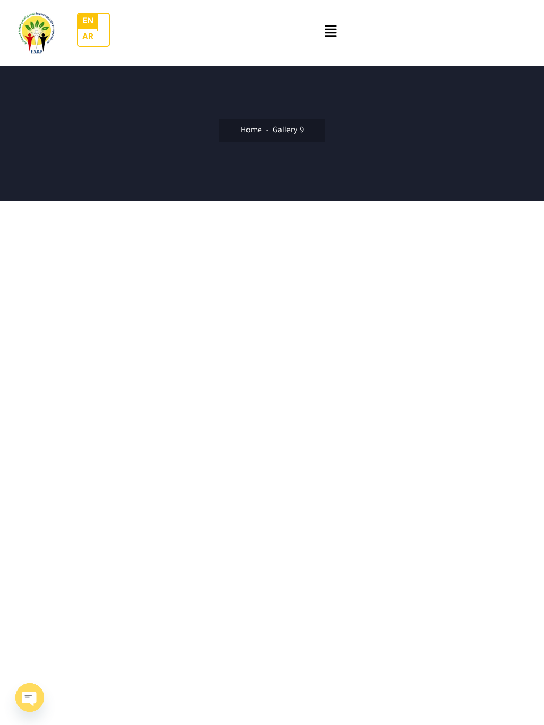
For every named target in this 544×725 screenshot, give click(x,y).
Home (251, 131)
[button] (331, 33)
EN (88, 22)
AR (87, 37)
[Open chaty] (29, 697)
